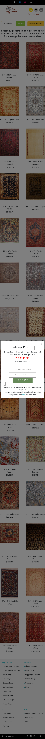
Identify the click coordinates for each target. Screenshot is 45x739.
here (24, 395)
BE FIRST (23, 380)
